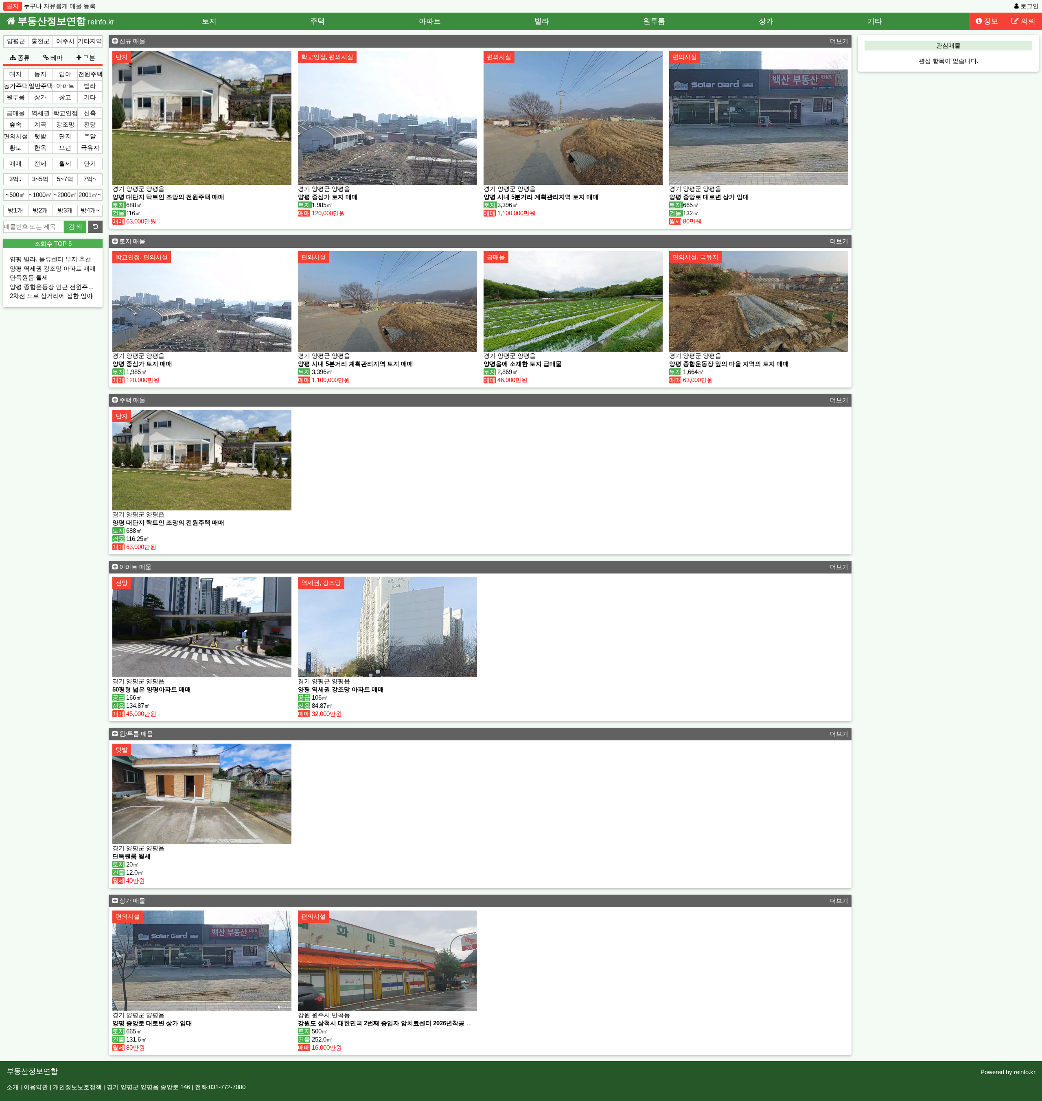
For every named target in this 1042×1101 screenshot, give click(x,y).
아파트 (430, 21)
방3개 (65, 210)
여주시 (65, 40)
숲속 (15, 124)
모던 (65, 147)
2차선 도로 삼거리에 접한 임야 (51, 295)
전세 (40, 163)
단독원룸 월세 (29, 277)
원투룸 (654, 21)
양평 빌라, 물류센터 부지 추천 (50, 259)
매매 (15, 163)
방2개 (40, 210)
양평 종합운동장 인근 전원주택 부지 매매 (66, 286)
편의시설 (16, 136)
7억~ (89, 178)
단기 (90, 163)
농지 (40, 73)
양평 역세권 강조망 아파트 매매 (53, 268)
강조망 (65, 124)
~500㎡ (15, 194)
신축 (90, 112)
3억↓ (15, 178)
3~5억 (40, 178)
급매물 (16, 112)
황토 (15, 147)
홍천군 (40, 40)
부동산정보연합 (32, 1071)
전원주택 (90, 73)
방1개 (15, 210)
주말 (90, 136)
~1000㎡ (40, 194)
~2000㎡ (65, 194)
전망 (90, 124)
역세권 (40, 112)
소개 (13, 1086)
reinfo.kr (1024, 1071)
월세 (65, 163)
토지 (209, 21)
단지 (65, 136)
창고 (65, 97)
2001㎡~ (90, 194)
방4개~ (90, 210)
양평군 (16, 40)
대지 (15, 73)
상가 (766, 21)
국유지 (90, 147)
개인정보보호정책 (77, 1086)
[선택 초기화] (95, 227)
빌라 (541, 21)
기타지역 (90, 40)
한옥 (40, 147)
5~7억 (65, 178)
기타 (874, 21)
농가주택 (16, 85)
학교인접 (65, 112)
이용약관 (36, 1086)
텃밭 (40, 136)
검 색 (75, 226)
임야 (65, 73)
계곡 (40, 124)
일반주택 (40, 85)
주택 (317, 21)
